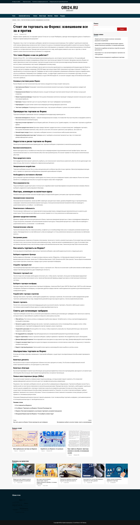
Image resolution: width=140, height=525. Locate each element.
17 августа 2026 (19, 482)
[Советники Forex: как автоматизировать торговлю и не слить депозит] (93, 470)
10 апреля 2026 (89, 482)
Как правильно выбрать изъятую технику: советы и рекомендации (74, 421)
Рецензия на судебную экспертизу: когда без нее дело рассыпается (110, 48)
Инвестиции (42, 16)
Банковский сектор (24, 16)
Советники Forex (87, 475)
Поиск (96, 23)
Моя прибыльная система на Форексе (25, 449)
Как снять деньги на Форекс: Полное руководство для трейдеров (30, 421)
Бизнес (35, 16)
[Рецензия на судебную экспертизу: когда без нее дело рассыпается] (70, 470)
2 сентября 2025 (113, 482)
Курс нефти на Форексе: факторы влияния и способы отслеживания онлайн (78, 451)
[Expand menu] (16, 16)
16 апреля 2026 (66, 482)
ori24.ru (69, 7)
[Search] (127, 15)
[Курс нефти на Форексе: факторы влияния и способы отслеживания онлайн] (79, 439)
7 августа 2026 (45, 485)
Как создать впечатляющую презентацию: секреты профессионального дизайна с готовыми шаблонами (109, 44)
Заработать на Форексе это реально (51, 449)
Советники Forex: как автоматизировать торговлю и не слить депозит (110, 53)
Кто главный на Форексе (24, 405)
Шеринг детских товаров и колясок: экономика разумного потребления (108, 39)
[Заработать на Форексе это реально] (52, 439)
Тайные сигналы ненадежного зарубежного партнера (109, 57)
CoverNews (76, 522)
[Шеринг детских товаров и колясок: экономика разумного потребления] (23, 470)
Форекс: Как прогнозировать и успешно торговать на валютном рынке (39, 411)
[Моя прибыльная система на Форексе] (25, 439)
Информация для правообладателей (59, 1)
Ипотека (50, 16)
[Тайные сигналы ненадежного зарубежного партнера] (117, 470)
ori (14, 482)
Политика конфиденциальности (40, 1)
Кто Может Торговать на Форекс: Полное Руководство (34, 408)
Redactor (16, 34)
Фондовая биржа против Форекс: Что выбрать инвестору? (35, 414)
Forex (13, 16)
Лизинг (56, 16)
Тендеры (62, 16)
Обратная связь (27, 1)
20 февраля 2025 (22, 34)
